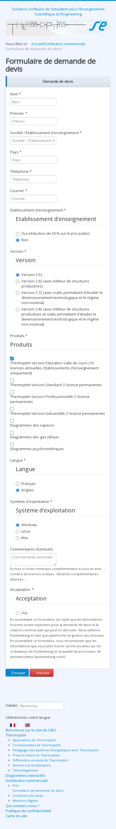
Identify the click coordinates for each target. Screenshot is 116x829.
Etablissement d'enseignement (38, 210)
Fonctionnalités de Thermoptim (37, 745)
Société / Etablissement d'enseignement (46, 132)
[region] (58, 81)
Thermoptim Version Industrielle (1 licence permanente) (57, 413)
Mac (24, 537)
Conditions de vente (28, 795)
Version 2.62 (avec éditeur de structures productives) (55, 283)
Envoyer (17, 672)
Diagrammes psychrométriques (37, 448)
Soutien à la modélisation (32, 765)
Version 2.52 (31, 274)
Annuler (42, 672)
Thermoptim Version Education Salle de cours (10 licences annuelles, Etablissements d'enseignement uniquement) (54, 368)
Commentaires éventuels (31, 549)
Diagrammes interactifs (25, 775)
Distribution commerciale (27, 780)
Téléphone (21, 171)
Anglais (27, 489)
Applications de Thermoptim (34, 740)
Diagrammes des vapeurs (32, 425)
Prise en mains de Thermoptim (36, 755)
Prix (16, 785)
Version (18, 251)
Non (24, 239)
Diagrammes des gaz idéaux (34, 436)
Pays (15, 152)
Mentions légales (25, 800)
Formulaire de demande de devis (38, 790)
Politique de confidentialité (28, 810)
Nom (15, 93)
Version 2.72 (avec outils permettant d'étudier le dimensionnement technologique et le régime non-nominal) (62, 297)
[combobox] (41, 706)
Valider (12, 705)
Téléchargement (25, 770)
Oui (24, 612)
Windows (29, 524)
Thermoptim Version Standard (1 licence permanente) (55, 384)
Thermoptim (16, 735)
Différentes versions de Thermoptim (40, 760)
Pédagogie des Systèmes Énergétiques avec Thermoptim (56, 750)
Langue (18, 460)
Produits (18, 335)
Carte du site (16, 815)
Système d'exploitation (31, 501)
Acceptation (22, 589)
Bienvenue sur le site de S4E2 (31, 730)
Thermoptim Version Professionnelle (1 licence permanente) (50, 399)
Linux (25, 531)
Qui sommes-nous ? (22, 805)
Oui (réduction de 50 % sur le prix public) (55, 233)
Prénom (18, 113)
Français (28, 483)
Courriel (18, 190)
